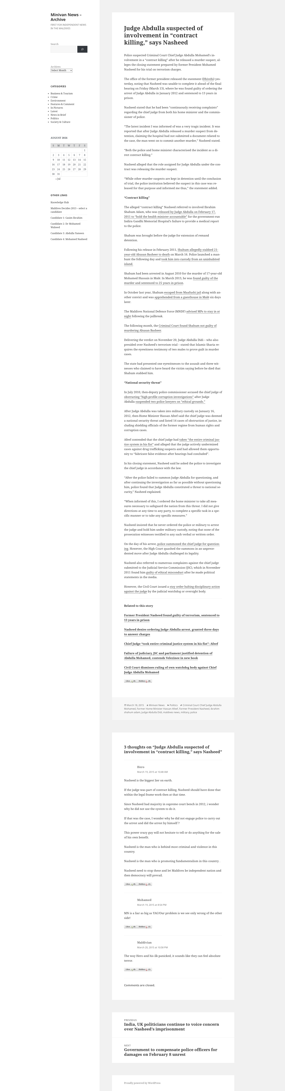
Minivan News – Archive (66, 17)
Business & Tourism (62, 93)
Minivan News (157, 705)
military (185, 712)
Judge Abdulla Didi (151, 712)
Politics (55, 118)
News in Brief (58, 114)
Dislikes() (144, 681)
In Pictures (57, 107)
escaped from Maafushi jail (182, 292)
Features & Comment (62, 104)
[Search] (82, 49)
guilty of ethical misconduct (164, 572)
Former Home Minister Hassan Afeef (157, 708)
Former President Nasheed (194, 708)
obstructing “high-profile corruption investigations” (159, 397)
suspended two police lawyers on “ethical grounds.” (170, 402)
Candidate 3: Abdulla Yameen (67, 233)
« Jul (58, 178)
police (193, 712)
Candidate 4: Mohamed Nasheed (69, 239)
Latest (54, 111)
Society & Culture (60, 122)
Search (54, 44)
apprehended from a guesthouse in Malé (182, 297)
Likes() (130, 681)
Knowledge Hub (60, 202)
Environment (58, 100)
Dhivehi (208, 79)
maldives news (171, 712)
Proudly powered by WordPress (142, 1083)
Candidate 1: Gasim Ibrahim (66, 217)
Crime (54, 97)
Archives (56, 66)
